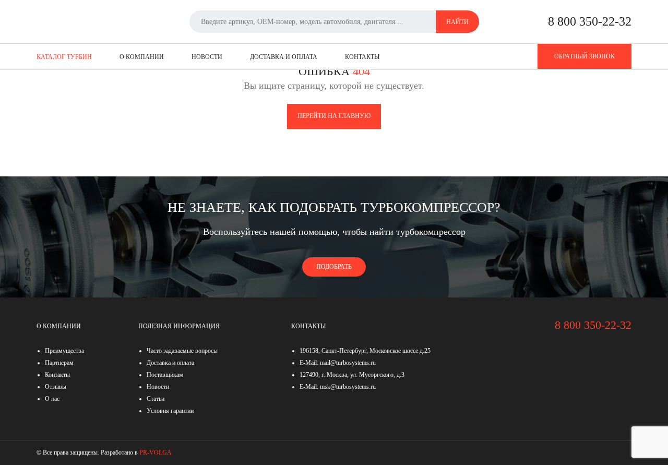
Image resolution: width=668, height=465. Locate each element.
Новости (207, 57)
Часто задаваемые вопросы (182, 350)
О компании (142, 57)
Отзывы (55, 386)
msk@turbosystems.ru (348, 386)
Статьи (155, 398)
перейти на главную (334, 116)
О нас (52, 398)
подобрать (334, 266)
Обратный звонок (584, 56)
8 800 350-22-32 (589, 21)
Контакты (362, 57)
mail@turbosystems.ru (348, 362)
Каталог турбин (64, 57)
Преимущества (64, 350)
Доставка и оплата (283, 57)
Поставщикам (165, 374)
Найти (457, 22)
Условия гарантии (170, 410)
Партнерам (59, 362)
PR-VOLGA (155, 452)
